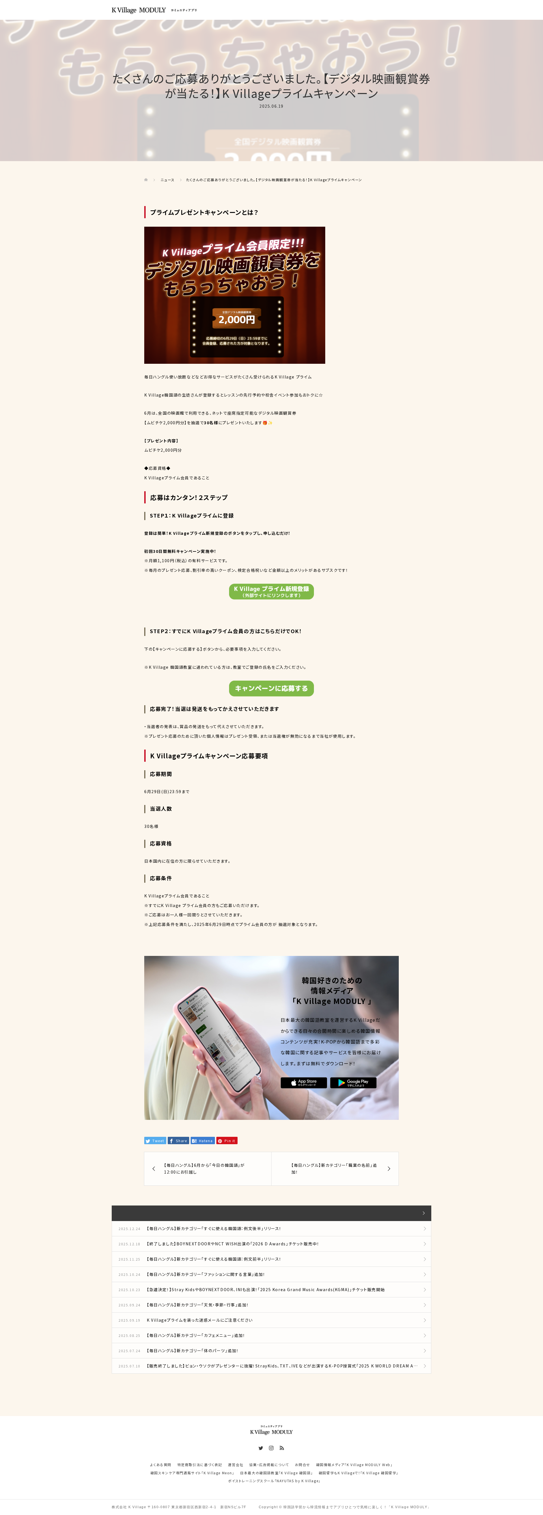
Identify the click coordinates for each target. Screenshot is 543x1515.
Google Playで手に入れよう (353, 1083)
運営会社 (235, 1464)
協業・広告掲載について (269, 1464)
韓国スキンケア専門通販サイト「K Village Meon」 (192, 1472)
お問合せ (302, 1464)
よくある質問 (160, 1464)
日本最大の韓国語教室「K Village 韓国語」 (276, 1472)
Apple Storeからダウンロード (304, 1083)
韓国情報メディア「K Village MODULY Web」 (354, 1464)
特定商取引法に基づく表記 (199, 1464)
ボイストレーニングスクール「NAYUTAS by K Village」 (274, 1480)
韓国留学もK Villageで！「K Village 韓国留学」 (358, 1472)
